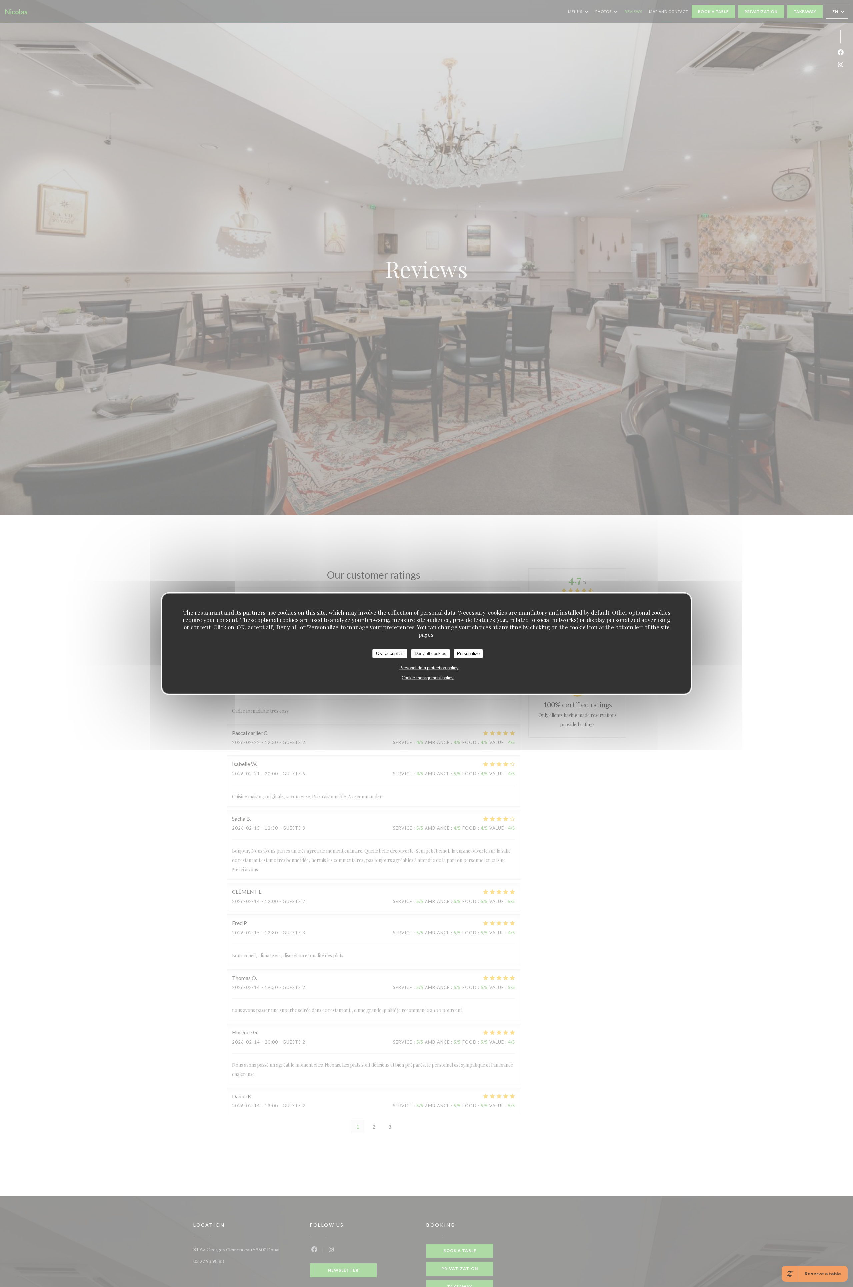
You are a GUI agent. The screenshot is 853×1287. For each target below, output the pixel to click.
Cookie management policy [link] (428, 677)
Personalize (468, 653)
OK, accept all (390, 653)
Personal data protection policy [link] (429, 667)
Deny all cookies (430, 653)
